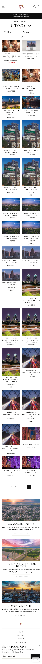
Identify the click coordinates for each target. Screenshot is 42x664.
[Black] (31, 195)
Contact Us (21, 639)
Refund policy (21, 635)
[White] (33, 195)
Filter (9, 32)
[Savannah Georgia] (21, 510)
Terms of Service (21, 642)
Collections (23, 21)
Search (21, 632)
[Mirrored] (28, 195)
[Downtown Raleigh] (21, 592)
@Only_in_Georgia (21, 576)
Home (16, 21)
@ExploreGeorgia (21, 534)
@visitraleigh (21, 615)
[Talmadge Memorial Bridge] (21, 550)
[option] (21, 16)
